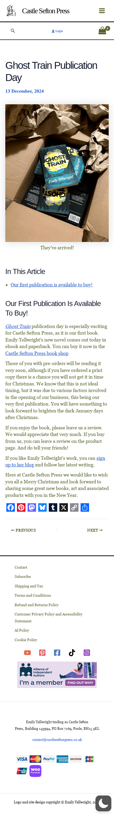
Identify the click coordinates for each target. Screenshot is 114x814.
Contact (21, 567)
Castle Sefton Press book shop (36, 353)
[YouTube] (27, 652)
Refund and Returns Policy (37, 605)
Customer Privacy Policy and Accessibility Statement (48, 617)
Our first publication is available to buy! (52, 284)
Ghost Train (17, 326)
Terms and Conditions (33, 595)
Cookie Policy (26, 640)
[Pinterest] (42, 652)
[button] (13, 31)
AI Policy (22, 630)
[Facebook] (57, 652)
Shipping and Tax (29, 586)
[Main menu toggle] (102, 10)
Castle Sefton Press (45, 11)
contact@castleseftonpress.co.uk (57, 740)
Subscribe (23, 576)
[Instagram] (86, 652)
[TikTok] (72, 652)
